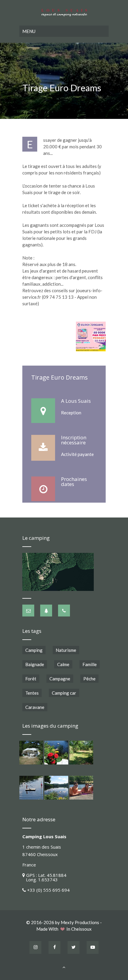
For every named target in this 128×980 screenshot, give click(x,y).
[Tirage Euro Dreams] (91, 336)
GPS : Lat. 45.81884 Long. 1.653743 (44, 877)
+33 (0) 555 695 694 (48, 890)
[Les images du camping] (31, 753)
